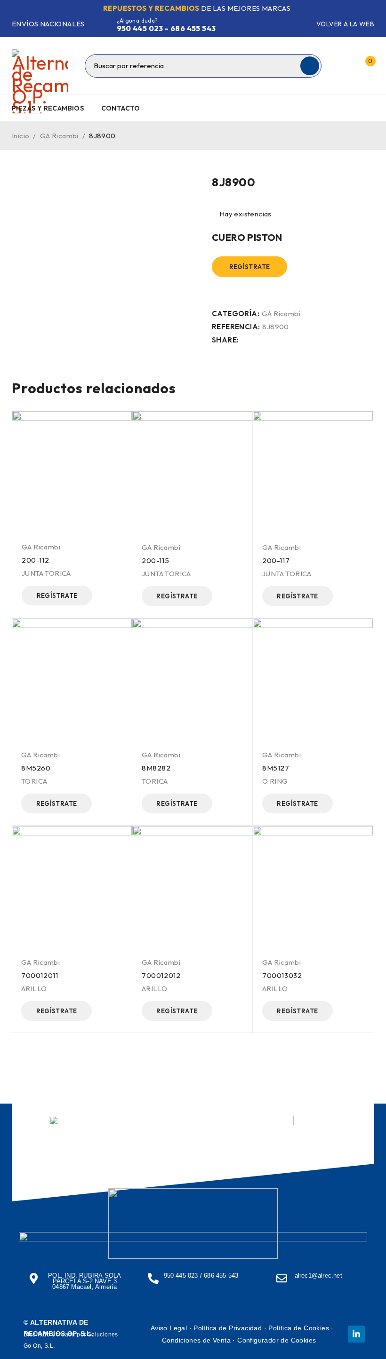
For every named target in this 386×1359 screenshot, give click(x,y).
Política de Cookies (298, 1328)
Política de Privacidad (227, 1328)
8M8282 (156, 767)
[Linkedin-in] (356, 1334)
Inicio (20, 135)
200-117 (276, 560)
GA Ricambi (59, 135)
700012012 (161, 975)
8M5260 (36, 767)
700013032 (282, 975)
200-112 (35, 560)
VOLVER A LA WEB (345, 24)
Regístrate (249, 266)
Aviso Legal (169, 1328)
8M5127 (276, 767)
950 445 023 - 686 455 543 (166, 28)
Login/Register (345, 66)
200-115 (155, 560)
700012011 (39, 975)
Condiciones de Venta (196, 1340)
